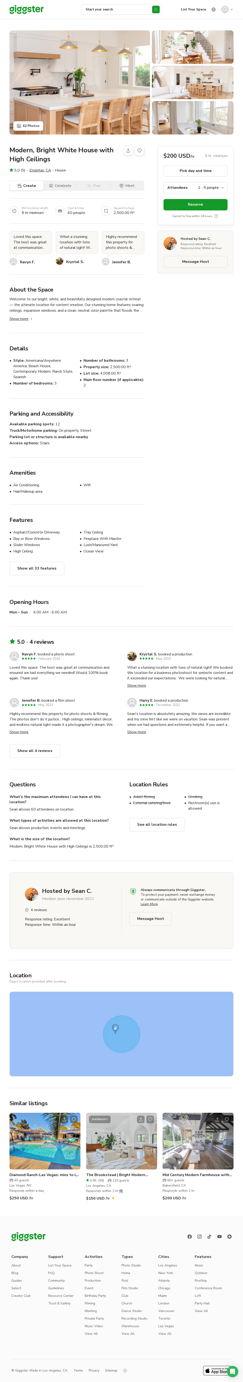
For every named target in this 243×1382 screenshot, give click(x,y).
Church (127, 1303)
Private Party (94, 1318)
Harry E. (146, 700)
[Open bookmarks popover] (139, 150)
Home (126, 1273)
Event (89, 1288)
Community (56, 1280)
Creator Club (21, 1296)
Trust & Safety (59, 1303)
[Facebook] (189, 1236)
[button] (232, 1371)
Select (16, 1288)
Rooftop (201, 1280)
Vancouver (166, 1311)
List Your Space (193, 9)
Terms (78, 1370)
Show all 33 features (36, 568)
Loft (198, 1296)
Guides (16, 1280)
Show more (18, 318)
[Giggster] (26, 9)
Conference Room (208, 1288)
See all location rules (157, 824)
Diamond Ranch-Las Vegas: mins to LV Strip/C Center (44, 1175)
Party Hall (202, 1303)
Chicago (164, 1288)
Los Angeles (167, 1265)
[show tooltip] (216, 216)
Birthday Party (95, 1296)
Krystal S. (75, 261)
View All (91, 1333)
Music (199, 1265)
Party (89, 1265)
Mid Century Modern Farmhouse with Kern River (196, 1175)
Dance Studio (132, 1311)
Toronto (164, 1318)
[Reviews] (229, 1236)
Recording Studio (134, 1318)
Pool (125, 1280)
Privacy (94, 1370)
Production (93, 1280)
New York (165, 1273)
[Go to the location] (44, 1141)
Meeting (91, 1311)
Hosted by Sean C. (196, 239)
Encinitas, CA (40, 170)
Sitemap (111, 1370)
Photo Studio (131, 1265)
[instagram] (199, 1236)
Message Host (195, 261)
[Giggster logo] (28, 1236)
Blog (14, 1273)
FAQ (51, 1273)
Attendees (177, 187)
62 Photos (31, 126)
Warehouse (130, 1326)
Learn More (149, 904)
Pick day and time (196, 170)
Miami (162, 1296)
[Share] (128, 150)
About (16, 1265)
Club (125, 1296)
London (163, 1303)
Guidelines (56, 1288)
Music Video (94, 1326)
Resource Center (61, 1296)
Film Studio (130, 1288)
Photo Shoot (94, 1273)
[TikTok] (209, 1236)
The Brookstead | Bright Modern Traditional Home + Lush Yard (115, 1175)
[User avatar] (225, 9)
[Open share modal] (64, 1119)
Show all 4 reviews (34, 750)
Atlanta (164, 1280)
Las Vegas (166, 1326)
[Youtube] (219, 1236)
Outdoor (201, 1273)
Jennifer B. (121, 262)
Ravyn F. (27, 262)
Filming (90, 1303)
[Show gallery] (79, 82)
